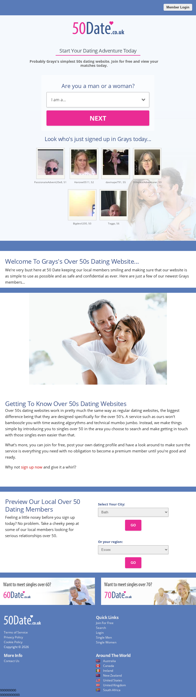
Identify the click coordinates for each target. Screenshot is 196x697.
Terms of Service (16, 632)
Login (100, 632)
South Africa (111, 690)
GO (133, 525)
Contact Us (11, 661)
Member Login (177, 7)
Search (101, 628)
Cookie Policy (13, 642)
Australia (109, 661)
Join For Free (105, 623)
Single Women (106, 642)
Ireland (108, 670)
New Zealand (112, 675)
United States (112, 680)
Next (98, 118)
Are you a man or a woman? (98, 86)
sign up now (31, 467)
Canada (108, 666)
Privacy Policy (13, 637)
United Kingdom (114, 685)
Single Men (104, 637)
